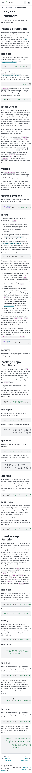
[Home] (2, 7)
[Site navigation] (2, 2)
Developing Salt (10, 7)
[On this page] (29, 2)
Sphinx (3, 771)
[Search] (25, 2)
